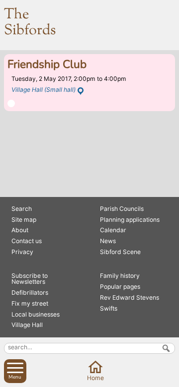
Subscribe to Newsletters (29, 278)
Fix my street (29, 303)
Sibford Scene (120, 252)
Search (21, 208)
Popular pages (120, 286)
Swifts (108, 308)
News (108, 241)
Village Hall (27, 324)
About (19, 230)
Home (95, 378)
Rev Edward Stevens (129, 297)
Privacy (22, 252)
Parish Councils (122, 208)
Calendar (113, 230)
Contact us (26, 241)
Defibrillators (29, 292)
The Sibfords (30, 22)
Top (170, 378)
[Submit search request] (166, 348)
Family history (120, 275)
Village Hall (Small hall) (43, 89)
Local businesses (35, 314)
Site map (23, 219)
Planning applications (130, 219)
